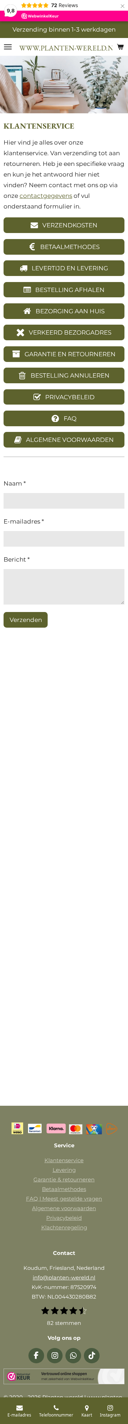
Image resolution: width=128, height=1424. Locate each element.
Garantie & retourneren (64, 1179)
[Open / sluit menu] (8, 47)
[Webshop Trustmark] (64, 1378)
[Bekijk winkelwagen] (120, 47)
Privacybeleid (64, 1217)
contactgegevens (46, 195)
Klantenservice (64, 1160)
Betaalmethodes (64, 1189)
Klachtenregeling (64, 1227)
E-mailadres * (24, 521)
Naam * (15, 483)
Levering (64, 1169)
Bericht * (17, 559)
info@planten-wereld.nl (64, 1277)
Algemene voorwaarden (64, 1208)
